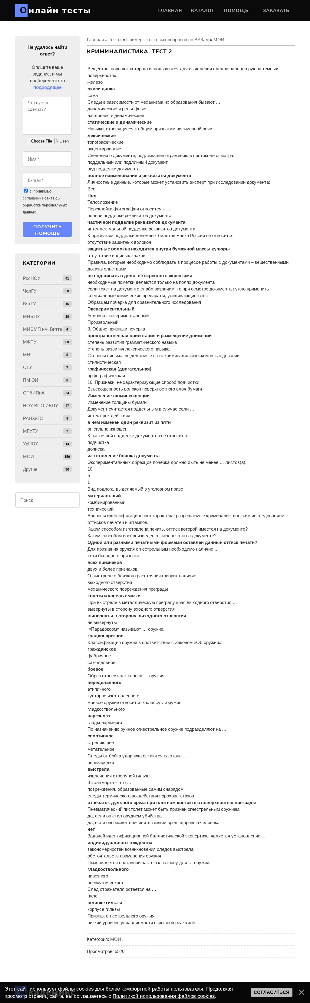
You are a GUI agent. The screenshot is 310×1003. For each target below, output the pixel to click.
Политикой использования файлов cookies (164, 996)
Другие (30, 469)
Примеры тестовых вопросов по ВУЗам (167, 39)
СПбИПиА (34, 392)
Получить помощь (47, 230)
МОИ (218, 39)
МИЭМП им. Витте (42, 329)
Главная (95, 39)
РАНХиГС (33, 418)
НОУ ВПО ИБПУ (40, 405)
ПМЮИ (30, 380)
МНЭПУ (31, 316)
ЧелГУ (30, 291)
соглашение (33, 198)
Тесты (115, 39)
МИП (28, 354)
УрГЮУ (30, 443)
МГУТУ (30, 431)
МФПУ (30, 341)
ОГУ (27, 367)
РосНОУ (32, 278)
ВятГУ (29, 303)
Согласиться (271, 992)
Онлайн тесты (55, 10)
